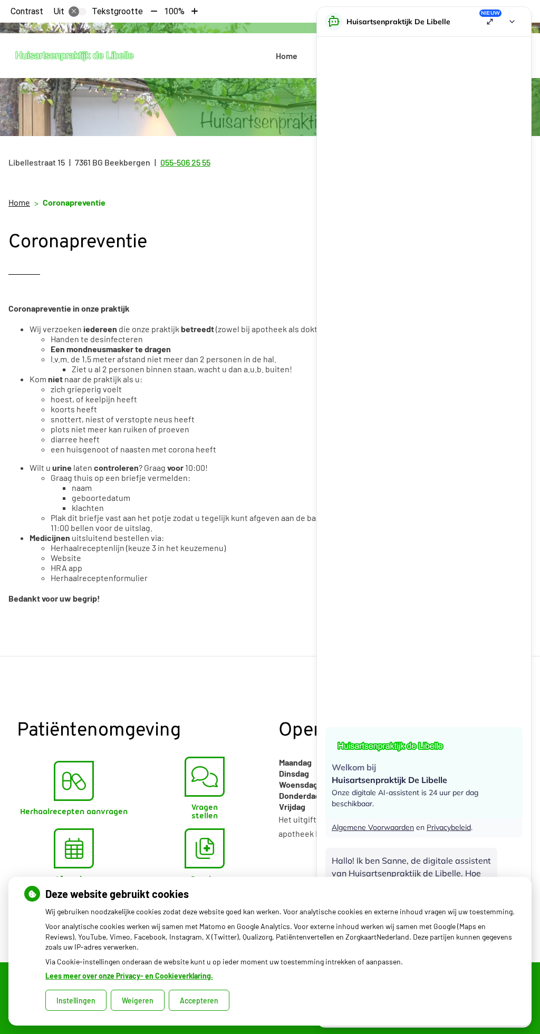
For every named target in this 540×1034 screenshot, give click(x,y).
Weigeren (137, 1000)
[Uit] (77, 11)
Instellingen (75, 1000)
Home (286, 56)
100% (174, 11)
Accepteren (199, 1000)
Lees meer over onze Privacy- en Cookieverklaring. (129, 975)
